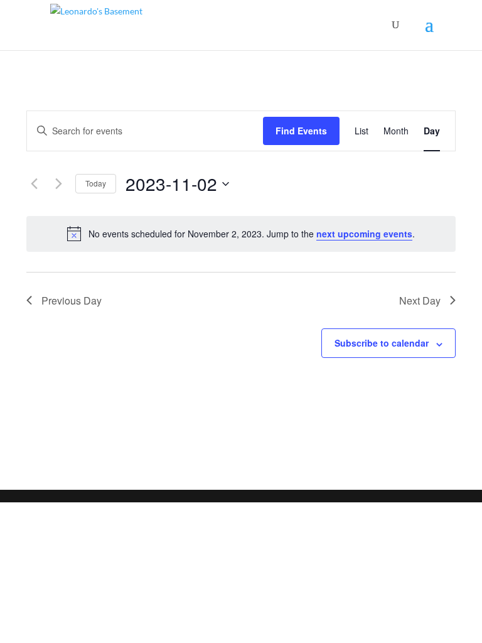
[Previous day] (33, 184)
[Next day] (58, 184)
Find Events (301, 130)
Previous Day (71, 300)
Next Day (420, 300)
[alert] (241, 233)
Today (95, 183)
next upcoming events (364, 233)
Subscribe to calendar (382, 343)
